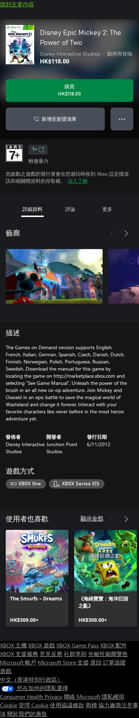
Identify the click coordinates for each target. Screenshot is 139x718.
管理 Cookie (33, 705)
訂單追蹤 (114, 662)
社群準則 (75, 653)
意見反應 (51, 653)
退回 (96, 662)
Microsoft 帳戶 (18, 662)
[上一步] (112, 233)
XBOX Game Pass (77, 645)
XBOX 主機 (13, 645)
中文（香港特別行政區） (31, 679)
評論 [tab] (70, 209)
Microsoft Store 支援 (63, 662)
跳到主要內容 (17, 4)
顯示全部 (92, 518)
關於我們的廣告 (27, 713)
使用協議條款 (67, 705)
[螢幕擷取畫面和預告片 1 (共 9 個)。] (54, 276)
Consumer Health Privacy (31, 696)
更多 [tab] (107, 209)
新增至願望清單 (59, 118)
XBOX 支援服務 (19, 653)
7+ (34, 149)
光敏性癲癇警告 (108, 653)
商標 (91, 705)
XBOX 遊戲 (41, 645)
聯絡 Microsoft (82, 696)
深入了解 (78, 180)
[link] (37, 578)
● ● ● (122, 119)
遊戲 (5, 671)
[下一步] (126, 233)
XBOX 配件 (113, 645)
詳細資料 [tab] (32, 209)
